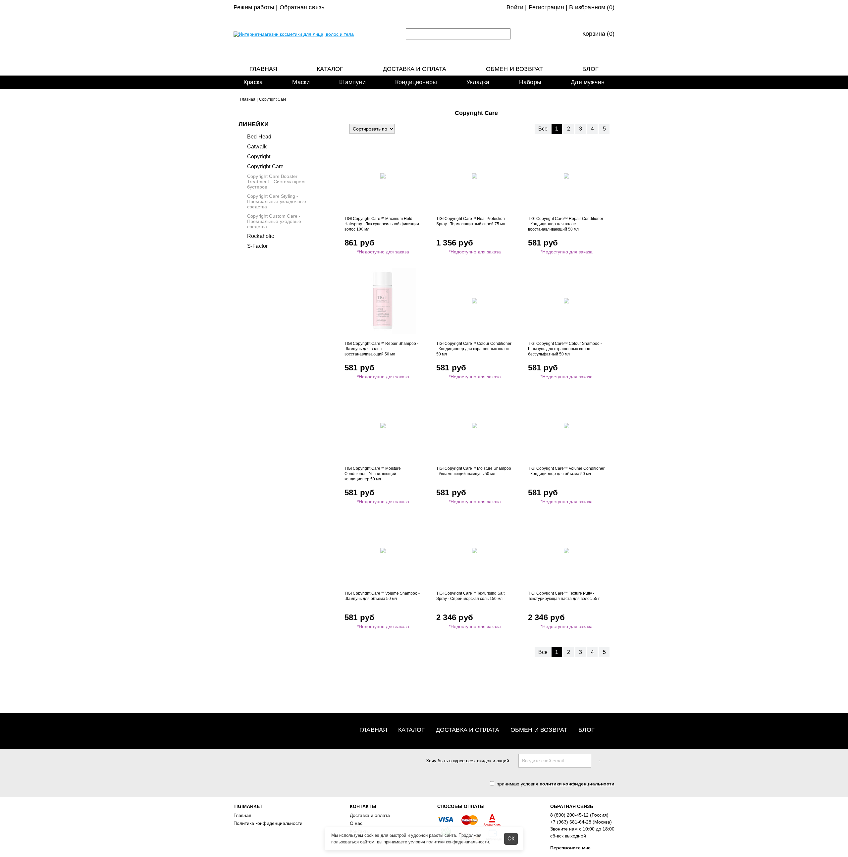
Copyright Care (265, 166)
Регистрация (546, 7)
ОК (510, 838)
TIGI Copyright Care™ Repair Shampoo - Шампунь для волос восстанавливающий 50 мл (381, 348)
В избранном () (591, 7)
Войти (514, 7)
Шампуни (352, 82)
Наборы (530, 82)
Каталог (330, 69)
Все (543, 129)
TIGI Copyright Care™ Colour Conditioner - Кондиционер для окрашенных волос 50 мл (473, 348)
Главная (263, 69)
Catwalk (257, 146)
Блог (590, 69)
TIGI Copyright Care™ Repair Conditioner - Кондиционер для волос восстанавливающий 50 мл (565, 224)
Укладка (477, 82)
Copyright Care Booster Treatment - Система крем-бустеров (277, 181)
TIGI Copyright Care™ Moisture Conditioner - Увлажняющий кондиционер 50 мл (372, 473)
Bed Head (259, 136)
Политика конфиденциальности (268, 823)
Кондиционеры (416, 82)
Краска (253, 82)
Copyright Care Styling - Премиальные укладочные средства (276, 201)
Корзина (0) (598, 33)
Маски (301, 82)
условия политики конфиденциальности (448, 841)
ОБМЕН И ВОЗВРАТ (514, 69)
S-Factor (257, 246)
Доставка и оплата (415, 69)
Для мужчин (588, 82)
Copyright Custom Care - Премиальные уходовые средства (274, 221)
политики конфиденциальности (577, 783)
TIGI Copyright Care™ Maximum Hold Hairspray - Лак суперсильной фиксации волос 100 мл (381, 224)
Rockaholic (260, 236)
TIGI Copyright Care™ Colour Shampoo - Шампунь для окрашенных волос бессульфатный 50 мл (565, 348)
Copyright (258, 156)
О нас (356, 823)
